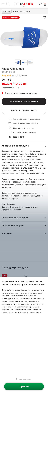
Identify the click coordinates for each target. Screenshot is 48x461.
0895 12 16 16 (18, 137)
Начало (16, 11)
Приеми (24, 386)
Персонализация (24, 379)
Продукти (26, 11)
